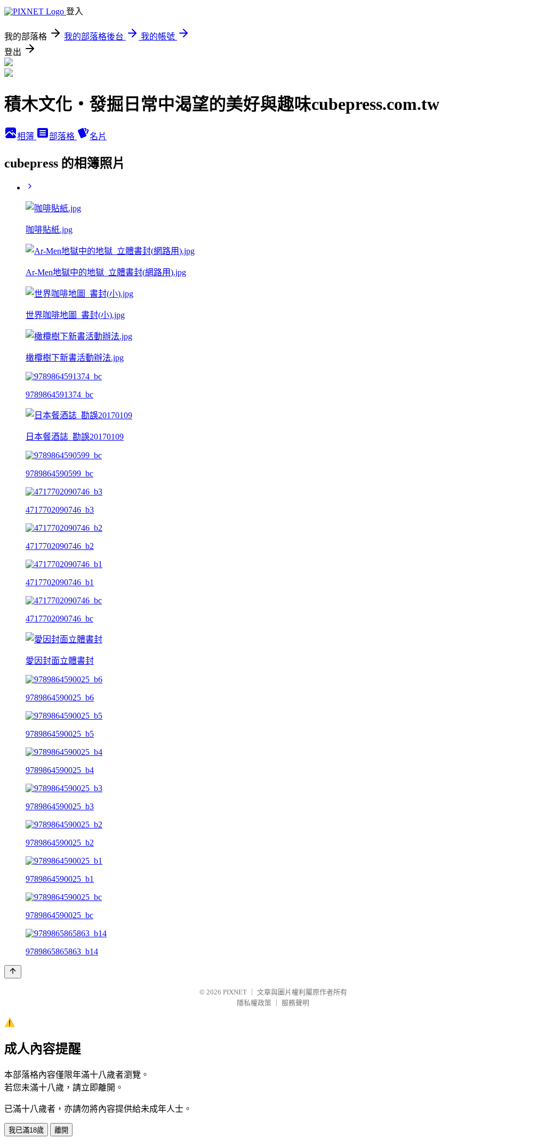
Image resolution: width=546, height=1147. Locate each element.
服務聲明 (295, 1003)
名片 (98, 136)
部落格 (63, 136)
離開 (61, 1130)
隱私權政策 (254, 1003)
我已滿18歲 (26, 1130)
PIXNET (235, 992)
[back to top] (12, 971)
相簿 (26, 136)
